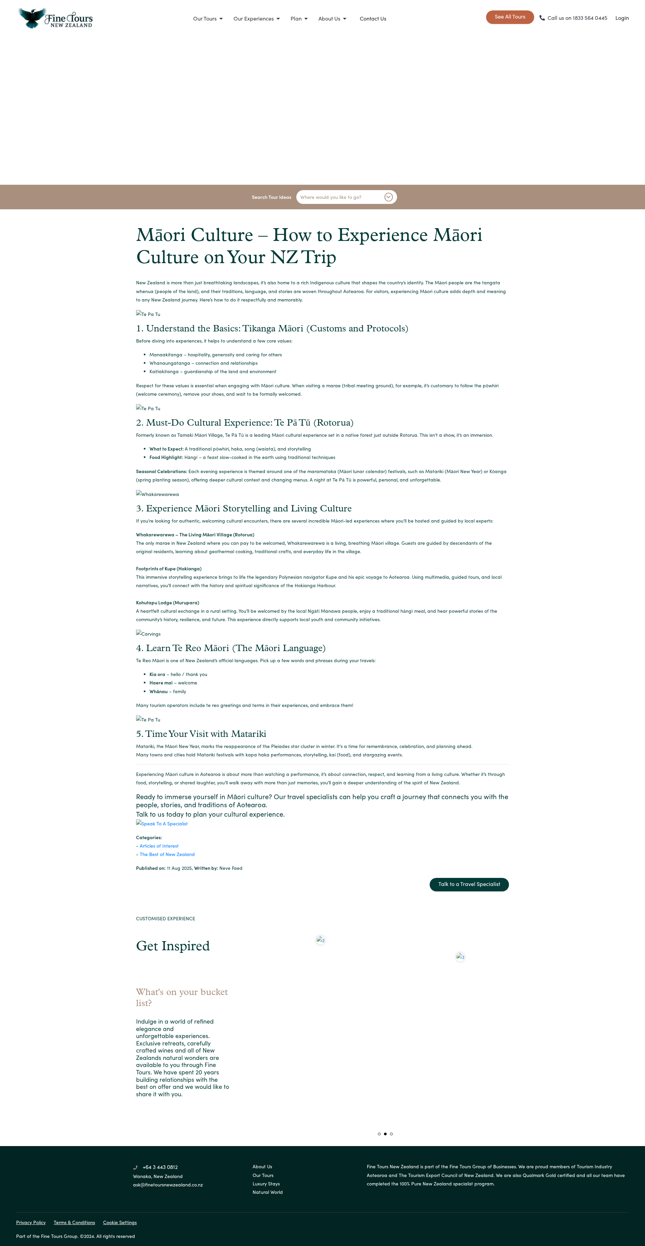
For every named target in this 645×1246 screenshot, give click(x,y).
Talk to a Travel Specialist (469, 883)
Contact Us (373, 18)
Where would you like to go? (330, 197)
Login (622, 17)
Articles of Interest (159, 846)
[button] (207, 18)
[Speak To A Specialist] (322, 823)
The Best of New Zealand (167, 854)
